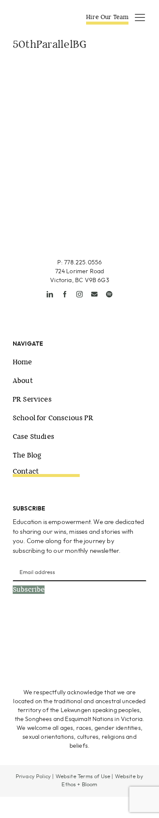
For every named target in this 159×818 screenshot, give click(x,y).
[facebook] (64, 294)
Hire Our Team (107, 17)
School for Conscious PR (53, 417)
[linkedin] (50, 294)
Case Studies (33, 436)
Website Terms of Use (83, 776)
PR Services (32, 399)
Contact (26, 471)
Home (22, 362)
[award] (117, 630)
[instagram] (79, 294)
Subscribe (29, 589)
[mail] (94, 294)
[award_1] (43, 630)
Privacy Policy (33, 776)
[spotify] (109, 294)
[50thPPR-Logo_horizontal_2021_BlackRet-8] (38, 16)
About (23, 380)
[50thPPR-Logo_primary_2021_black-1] (79, 199)
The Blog (27, 455)
